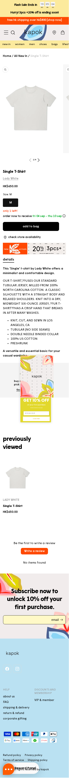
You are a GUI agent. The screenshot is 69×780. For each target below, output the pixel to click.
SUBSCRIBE (36, 418)
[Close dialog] (48, 357)
